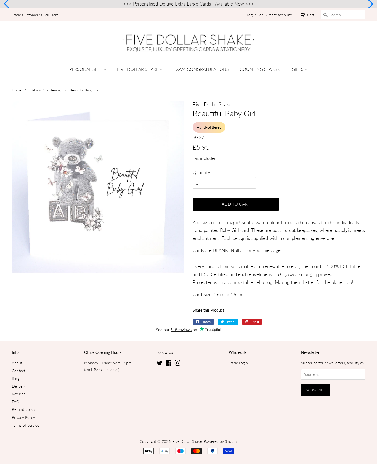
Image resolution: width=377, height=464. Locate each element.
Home (16, 90)
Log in (252, 14)
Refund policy (23, 409)
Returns (18, 394)
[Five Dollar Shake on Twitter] (159, 364)
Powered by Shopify (221, 441)
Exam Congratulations (201, 69)
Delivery (19, 386)
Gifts (298, 69)
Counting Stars (259, 69)
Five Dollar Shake (138, 69)
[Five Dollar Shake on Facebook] (168, 364)
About (17, 362)
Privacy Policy (23, 417)
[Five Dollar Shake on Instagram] (177, 364)
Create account (279, 14)
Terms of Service (25, 425)
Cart (310, 14)
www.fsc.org (298, 274)
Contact (18, 370)
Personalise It (86, 69)
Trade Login (238, 362)
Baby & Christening (45, 90)
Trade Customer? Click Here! (36, 14)
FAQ (15, 401)
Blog (15, 378)
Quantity (201, 172)
